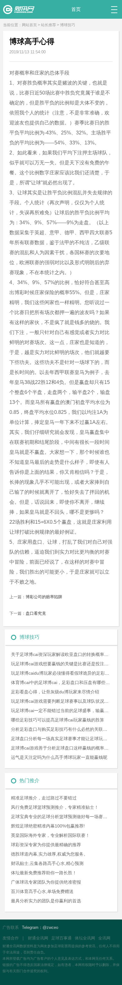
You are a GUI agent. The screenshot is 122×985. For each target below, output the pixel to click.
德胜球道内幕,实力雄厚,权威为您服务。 (49, 854)
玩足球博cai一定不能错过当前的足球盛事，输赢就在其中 (66, 710)
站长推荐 (48, 25)
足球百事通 (61, 938)
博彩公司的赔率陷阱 (44, 596)
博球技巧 (67, 25)
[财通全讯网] (22, 7)
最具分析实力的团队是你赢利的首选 (46, 900)
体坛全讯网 (85, 938)
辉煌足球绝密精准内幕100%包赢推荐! (48, 825)
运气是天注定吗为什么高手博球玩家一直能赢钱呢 (59, 757)
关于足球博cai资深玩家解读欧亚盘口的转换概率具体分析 (66, 654)
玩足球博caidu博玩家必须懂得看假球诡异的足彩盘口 (62, 673)
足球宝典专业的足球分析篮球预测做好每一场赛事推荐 (63, 816)
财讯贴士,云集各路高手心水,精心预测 (47, 863)
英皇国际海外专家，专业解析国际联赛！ (50, 835)
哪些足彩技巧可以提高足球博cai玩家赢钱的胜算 (57, 719)
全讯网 (104, 938)
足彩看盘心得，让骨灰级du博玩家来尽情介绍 (55, 691)
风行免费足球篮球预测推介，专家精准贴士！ (55, 807)
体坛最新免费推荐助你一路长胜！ (44, 872)
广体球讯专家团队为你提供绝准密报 (46, 882)
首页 (76, 9)
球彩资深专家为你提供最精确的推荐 (46, 844)
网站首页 (29, 25)
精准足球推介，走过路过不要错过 (44, 797)
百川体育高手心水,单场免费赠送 (42, 891)
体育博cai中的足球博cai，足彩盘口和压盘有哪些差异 (62, 682)
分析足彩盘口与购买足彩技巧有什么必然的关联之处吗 (63, 729)
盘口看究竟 (36, 613)
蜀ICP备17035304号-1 (44, 977)
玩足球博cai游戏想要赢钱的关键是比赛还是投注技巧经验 (66, 663)
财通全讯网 (38, 938)
